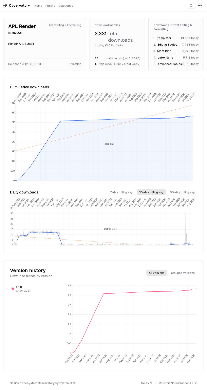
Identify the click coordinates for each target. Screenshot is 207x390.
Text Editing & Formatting (65, 25)
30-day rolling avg (151, 192)
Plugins (50, 5)
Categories (65, 5)
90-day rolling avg (182, 192)
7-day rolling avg (121, 192)
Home (38, 5)
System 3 (65, 383)
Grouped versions (183, 273)
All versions (157, 273)
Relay (145, 383)
